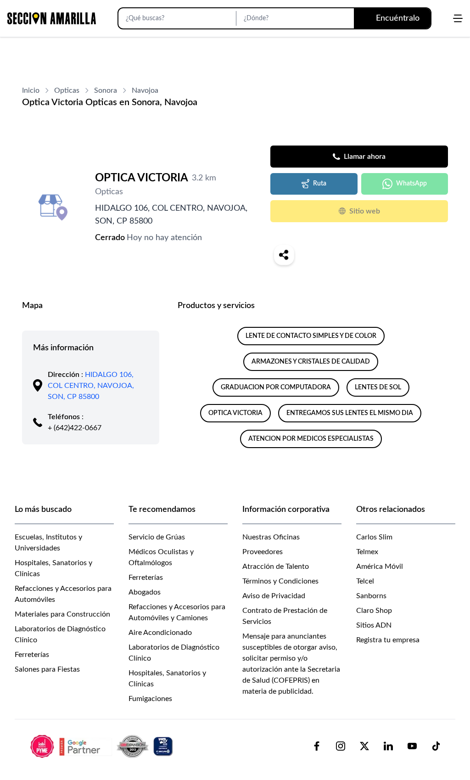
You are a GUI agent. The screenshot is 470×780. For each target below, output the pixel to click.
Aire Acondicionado (160, 632)
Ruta (319, 183)
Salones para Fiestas (47, 669)
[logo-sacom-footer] (102, 746)
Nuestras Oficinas (271, 537)
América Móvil (379, 566)
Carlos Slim (374, 537)
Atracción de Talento (275, 566)
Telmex (367, 552)
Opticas (66, 90)
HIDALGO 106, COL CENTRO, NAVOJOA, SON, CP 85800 (91, 385)
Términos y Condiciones (280, 581)
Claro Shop (374, 610)
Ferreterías (32, 654)
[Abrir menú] (458, 18)
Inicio (30, 90)
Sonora (105, 90)
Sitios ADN (374, 625)
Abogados (145, 592)
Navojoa (145, 90)
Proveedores (262, 552)
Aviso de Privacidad (273, 596)
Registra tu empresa (388, 640)
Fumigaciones (150, 698)
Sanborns (371, 596)
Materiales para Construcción (62, 614)
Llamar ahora (365, 156)
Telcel (365, 581)
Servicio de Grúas (157, 537)
